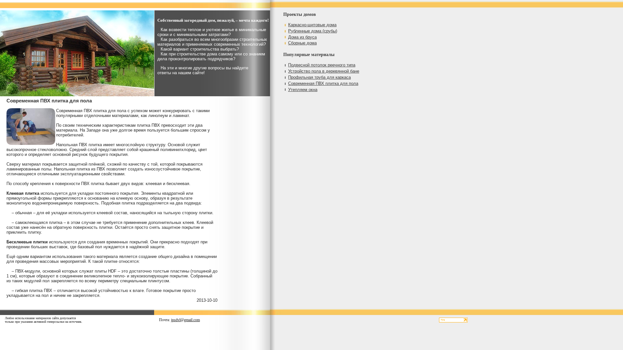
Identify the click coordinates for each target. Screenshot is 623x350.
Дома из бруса (302, 37)
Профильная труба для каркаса (319, 77)
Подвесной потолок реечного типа (321, 65)
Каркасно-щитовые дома (312, 24)
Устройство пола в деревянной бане (323, 71)
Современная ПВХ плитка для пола (323, 83)
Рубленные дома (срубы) (312, 31)
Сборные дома (302, 43)
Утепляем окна (302, 89)
